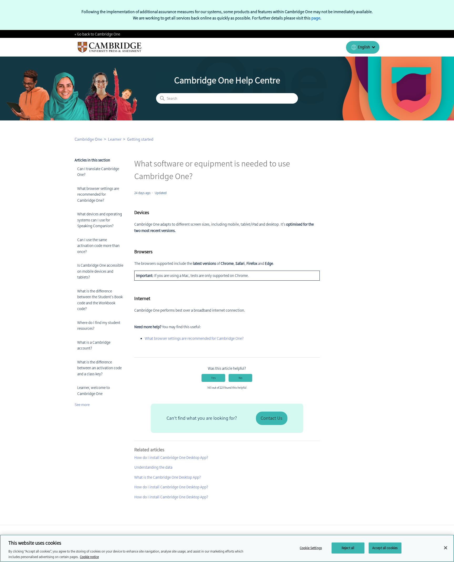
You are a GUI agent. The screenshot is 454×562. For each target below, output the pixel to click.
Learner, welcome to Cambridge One (93, 390)
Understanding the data (153, 467)
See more (82, 404)
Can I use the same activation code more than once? (98, 245)
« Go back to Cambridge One (97, 34)
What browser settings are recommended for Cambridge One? (98, 194)
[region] (227, 548)
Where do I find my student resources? (98, 325)
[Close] (445, 548)
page (315, 18)
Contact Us (271, 418)
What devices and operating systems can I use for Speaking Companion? (99, 220)
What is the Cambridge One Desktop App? (167, 477)
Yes (213, 378)
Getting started (140, 139)
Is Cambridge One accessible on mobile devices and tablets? (100, 271)
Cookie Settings (311, 548)
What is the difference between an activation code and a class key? (99, 368)
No (240, 378)
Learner (114, 139)
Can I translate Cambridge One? (98, 171)
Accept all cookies (385, 548)
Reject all (348, 548)
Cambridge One (88, 139)
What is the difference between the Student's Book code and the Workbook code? (100, 300)
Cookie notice (89, 557)
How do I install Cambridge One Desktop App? (171, 457)
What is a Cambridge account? (93, 345)
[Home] (110, 47)
